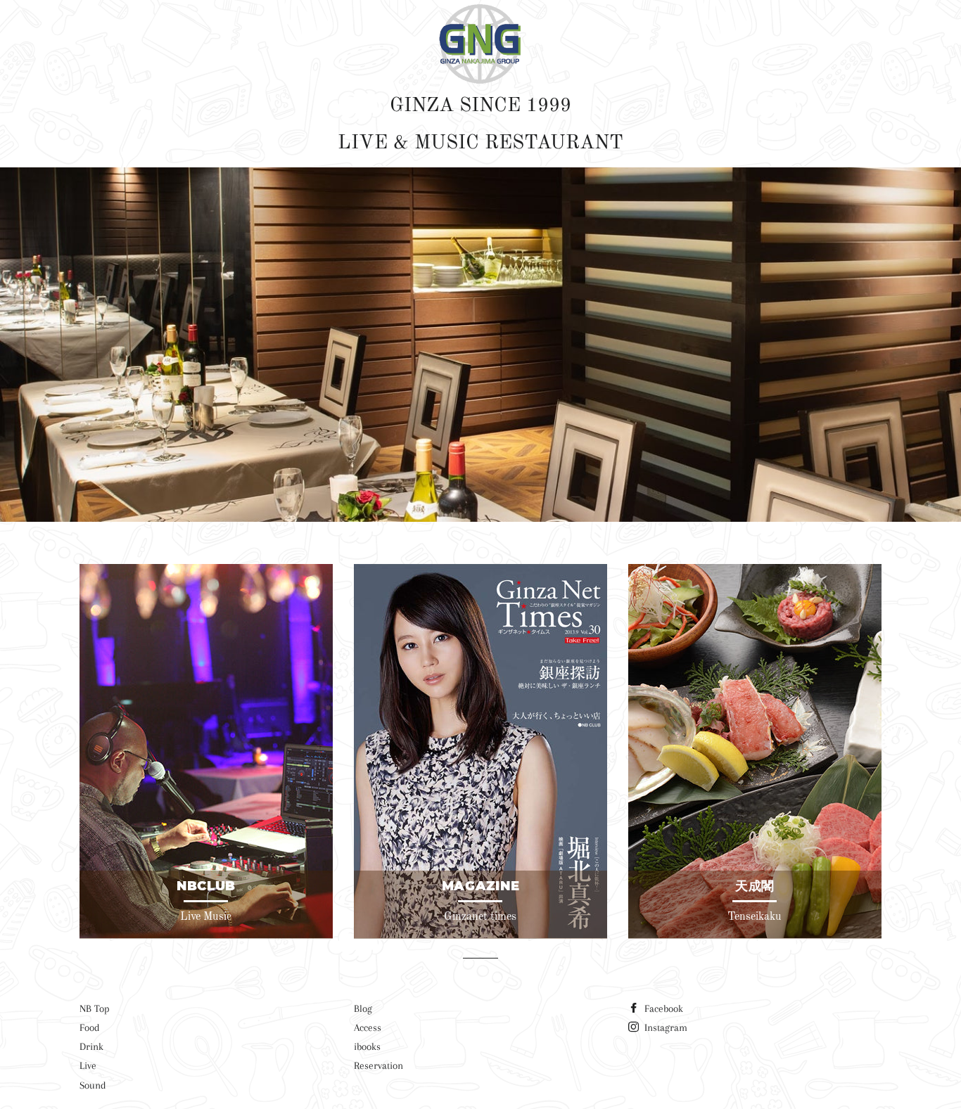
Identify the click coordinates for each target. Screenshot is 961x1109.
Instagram (664, 1027)
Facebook (662, 1008)
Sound (92, 1085)
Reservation (378, 1065)
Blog (363, 1008)
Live (87, 1065)
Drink (91, 1046)
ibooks (367, 1046)
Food (89, 1027)
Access (367, 1027)
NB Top (94, 1008)
